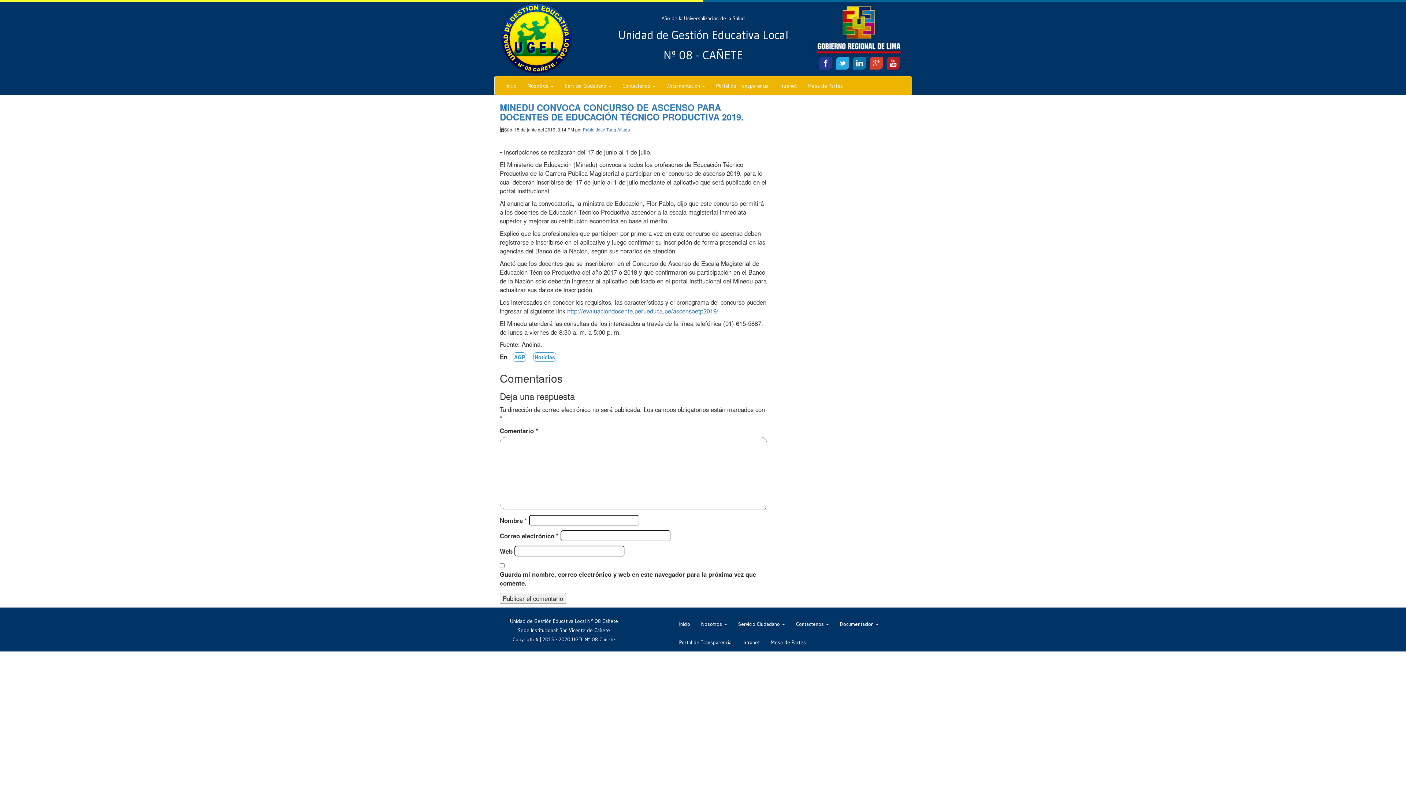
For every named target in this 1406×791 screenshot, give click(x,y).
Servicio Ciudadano (586, 85)
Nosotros (539, 85)
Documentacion (684, 85)
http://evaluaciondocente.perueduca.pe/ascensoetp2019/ (642, 311)
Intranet (788, 85)
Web (506, 551)
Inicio (511, 85)
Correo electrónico (529, 535)
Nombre (513, 520)
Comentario (519, 430)
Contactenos (637, 85)
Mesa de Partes (825, 85)
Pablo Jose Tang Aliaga (606, 129)
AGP (519, 357)
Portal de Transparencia (742, 85)
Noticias (545, 357)
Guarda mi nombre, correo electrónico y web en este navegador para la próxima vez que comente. (628, 578)
